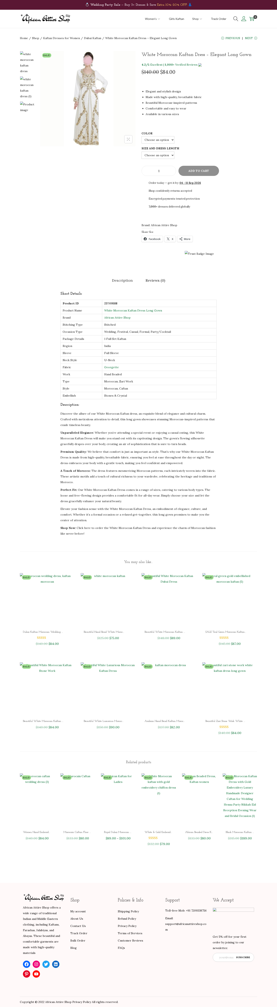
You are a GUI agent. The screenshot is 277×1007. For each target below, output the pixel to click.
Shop (35, 38)
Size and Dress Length (160, 148)
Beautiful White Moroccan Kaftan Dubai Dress (170, 632)
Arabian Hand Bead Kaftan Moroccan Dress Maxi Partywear (179, 721)
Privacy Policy (127, 926)
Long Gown (154, 310)
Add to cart (198, 171)
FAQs (121, 948)
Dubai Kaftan (92, 38)
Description (122, 280)
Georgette (111, 367)
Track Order (78, 933)
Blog (73, 948)
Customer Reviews (130, 940)
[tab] (122, 280)
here (87, 528)
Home (24, 38)
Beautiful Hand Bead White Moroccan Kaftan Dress (113, 632)
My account (78, 911)
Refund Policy (127, 918)
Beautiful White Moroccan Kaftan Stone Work (49, 721)
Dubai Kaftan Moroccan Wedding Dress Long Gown (52, 632)
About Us (76, 918)
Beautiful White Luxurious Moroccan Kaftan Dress (112, 721)
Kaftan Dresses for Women (61, 38)
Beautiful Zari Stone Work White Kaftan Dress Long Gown (238, 721)
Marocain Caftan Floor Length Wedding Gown (89, 832)
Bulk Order (77, 940)
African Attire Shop (117, 317)
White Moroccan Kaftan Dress (124, 310)
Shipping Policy (128, 911)
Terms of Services (130, 933)
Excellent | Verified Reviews (170, 64)
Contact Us (78, 926)
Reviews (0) (155, 280)
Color (147, 133)
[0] (251, 18)
